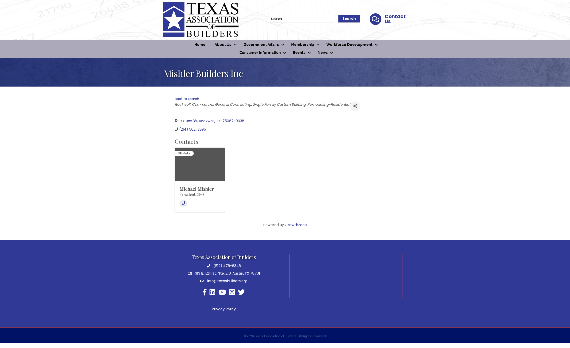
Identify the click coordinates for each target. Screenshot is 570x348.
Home (200, 44)
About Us (223, 44)
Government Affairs (261, 44)
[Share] (355, 106)
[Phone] (183, 203)
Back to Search (187, 99)
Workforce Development (349, 44)
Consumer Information (260, 53)
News (323, 53)
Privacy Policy (224, 309)
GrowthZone (296, 224)
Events (299, 53)
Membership (302, 44)
